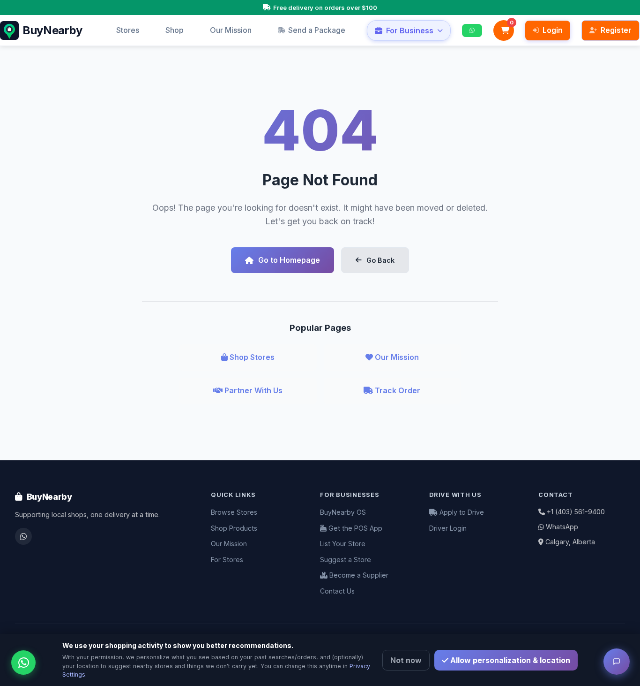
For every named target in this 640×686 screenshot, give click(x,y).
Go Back (380, 260)
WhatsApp (562, 527)
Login (553, 30)
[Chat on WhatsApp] (23, 662)
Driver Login (448, 528)
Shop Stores (251, 357)
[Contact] (472, 31)
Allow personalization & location (509, 660)
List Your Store (342, 544)
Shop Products (234, 528)
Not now (406, 660)
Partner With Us (253, 390)
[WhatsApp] (23, 536)
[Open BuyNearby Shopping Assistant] (616, 661)
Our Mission (231, 30)
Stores (127, 30)
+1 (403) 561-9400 (576, 512)
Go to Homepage (289, 260)
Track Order (396, 390)
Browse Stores (234, 512)
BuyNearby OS (343, 512)
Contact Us (337, 591)
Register (616, 30)
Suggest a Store (345, 560)
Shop (174, 30)
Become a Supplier (357, 575)
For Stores (227, 560)
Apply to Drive (461, 512)
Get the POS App (354, 528)
